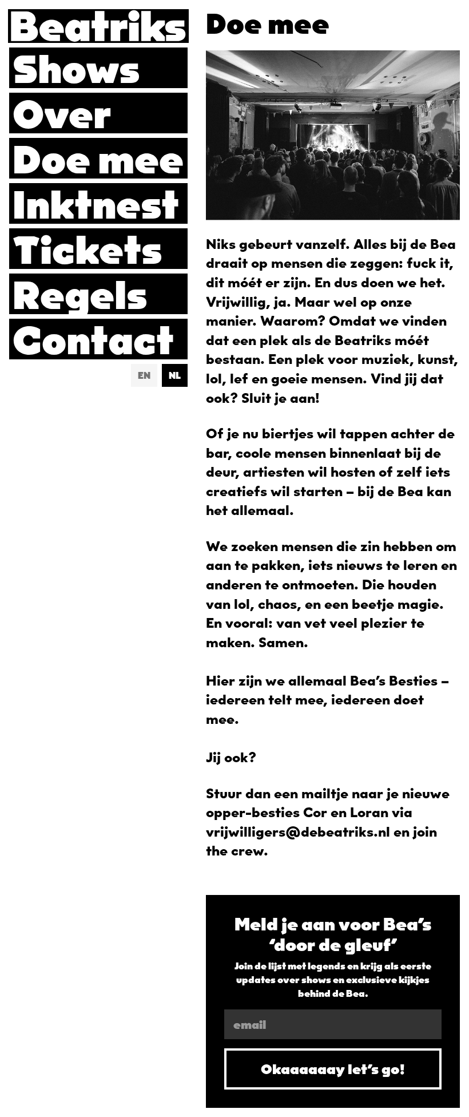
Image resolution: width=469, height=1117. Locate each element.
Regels (80, 294)
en (144, 375)
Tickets (87, 248)
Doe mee (98, 158)
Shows (76, 67)
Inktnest (96, 203)
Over (62, 113)
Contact (93, 339)
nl (175, 375)
